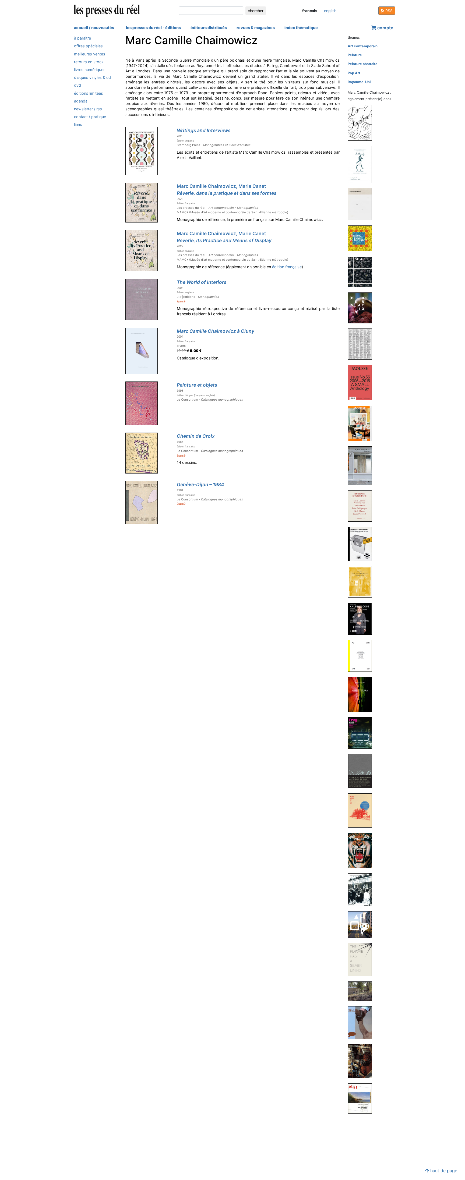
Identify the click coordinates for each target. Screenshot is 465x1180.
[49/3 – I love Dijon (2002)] (362, 1022)
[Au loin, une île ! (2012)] (362, 655)
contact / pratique (90, 116)
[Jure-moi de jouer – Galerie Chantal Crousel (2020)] (362, 204)
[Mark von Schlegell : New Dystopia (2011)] (362, 694)
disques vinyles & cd (92, 77)
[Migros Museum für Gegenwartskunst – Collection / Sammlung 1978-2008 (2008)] (362, 850)
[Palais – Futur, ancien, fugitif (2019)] (362, 272)
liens (78, 124)
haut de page (443, 1170)
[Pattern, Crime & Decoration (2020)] (362, 238)
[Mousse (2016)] (362, 423)
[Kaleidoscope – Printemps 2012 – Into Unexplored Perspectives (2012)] (362, 618)
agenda (80, 101)
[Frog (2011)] (362, 733)
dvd (77, 85)
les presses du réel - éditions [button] (153, 27)
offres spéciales (88, 46)
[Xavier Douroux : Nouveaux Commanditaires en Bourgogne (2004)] (362, 991)
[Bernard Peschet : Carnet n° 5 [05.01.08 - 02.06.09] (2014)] (362, 544)
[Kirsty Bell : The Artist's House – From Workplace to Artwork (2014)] (362, 582)
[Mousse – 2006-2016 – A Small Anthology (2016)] (362, 382)
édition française (287, 266)
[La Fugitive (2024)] (362, 123)
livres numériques (89, 69)
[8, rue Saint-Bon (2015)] (362, 466)
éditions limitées (88, 93)
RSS (388, 10)
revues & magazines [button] (256, 27)
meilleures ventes (89, 53)
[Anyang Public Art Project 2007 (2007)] (362, 924)
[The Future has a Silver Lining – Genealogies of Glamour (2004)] (362, 959)
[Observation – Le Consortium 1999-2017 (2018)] (362, 308)
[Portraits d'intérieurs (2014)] (362, 506)
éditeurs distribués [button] (209, 27)
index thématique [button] (301, 27)
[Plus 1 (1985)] (362, 1098)
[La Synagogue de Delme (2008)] (362, 771)
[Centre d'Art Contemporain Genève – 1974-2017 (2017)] (362, 344)
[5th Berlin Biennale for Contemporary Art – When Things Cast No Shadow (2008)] (362, 889)
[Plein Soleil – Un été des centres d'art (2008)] (362, 810)
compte (384, 27)
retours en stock (89, 61)
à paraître (82, 38)
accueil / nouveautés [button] (94, 27)
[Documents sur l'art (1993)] (362, 1061)
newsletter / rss (88, 109)
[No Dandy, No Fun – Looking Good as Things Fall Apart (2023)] (362, 164)
